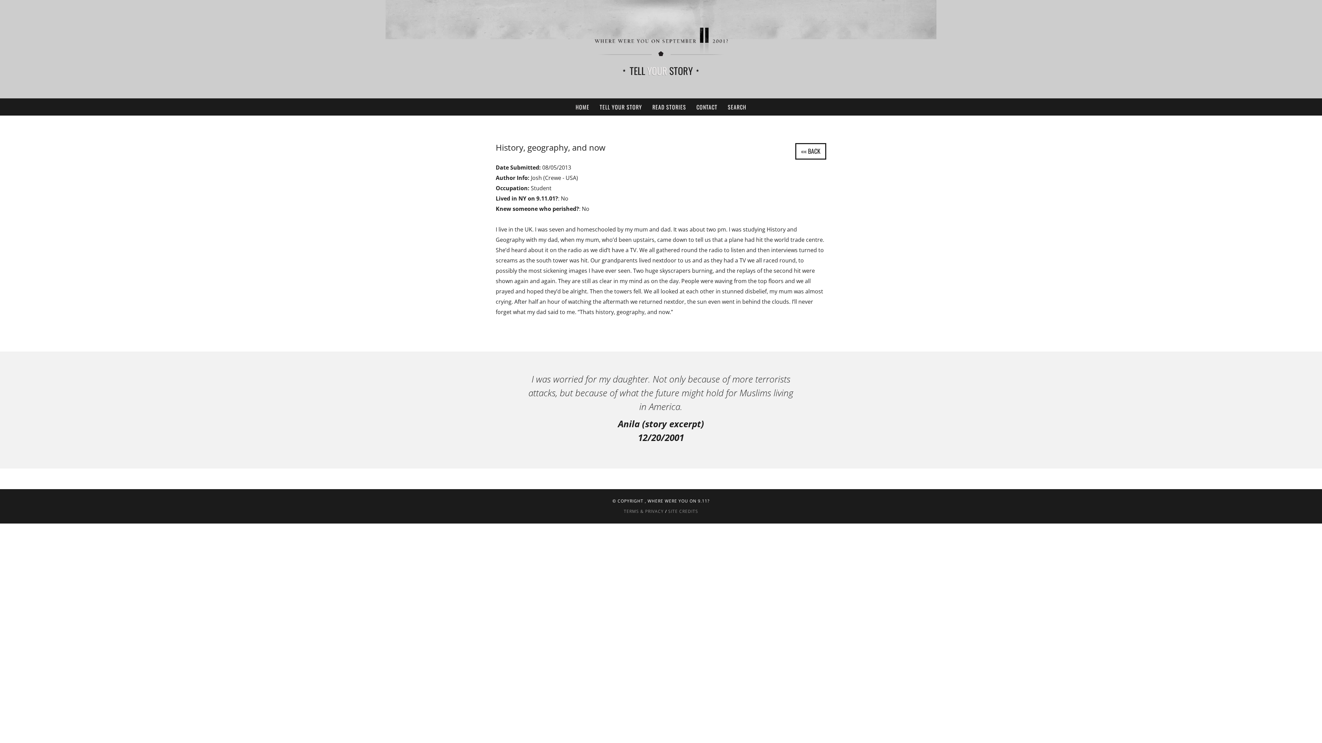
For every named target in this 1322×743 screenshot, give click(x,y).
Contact (706, 107)
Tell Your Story (621, 107)
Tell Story (661, 71)
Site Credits (683, 511)
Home (582, 107)
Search (737, 107)
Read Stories (669, 107)
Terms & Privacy (644, 511)
